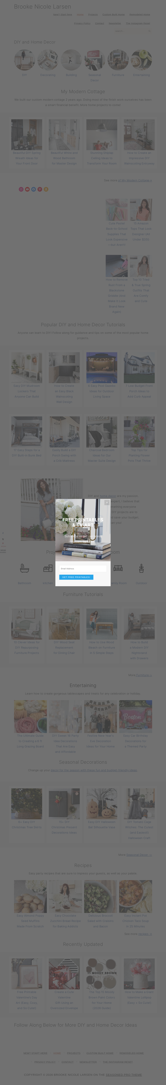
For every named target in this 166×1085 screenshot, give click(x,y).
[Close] (107, 502)
